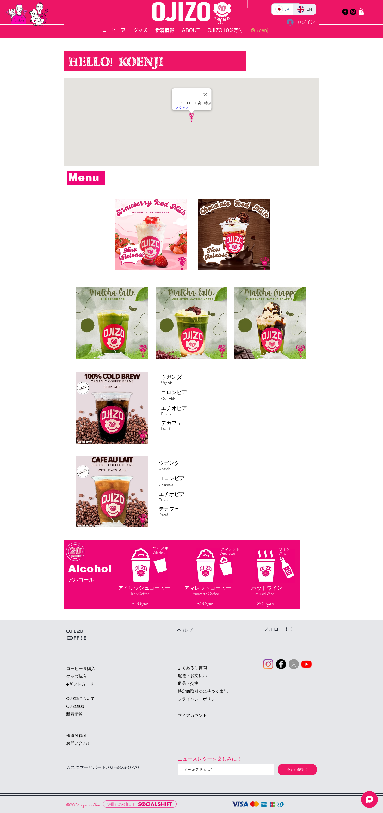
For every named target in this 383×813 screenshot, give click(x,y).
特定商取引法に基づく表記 (196, 691)
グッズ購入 (76, 676)
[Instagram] (353, 12)
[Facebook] (345, 12)
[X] (294, 664)
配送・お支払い (192, 676)
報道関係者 (76, 735)
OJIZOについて (80, 699)
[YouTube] (306, 664)
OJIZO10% (75, 706)
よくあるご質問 (192, 668)
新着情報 (74, 714)
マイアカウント (192, 715)
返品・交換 (188, 683)
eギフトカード (80, 684)
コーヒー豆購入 (80, 669)
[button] (361, 11)
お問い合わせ (78, 743)
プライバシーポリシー (196, 699)
